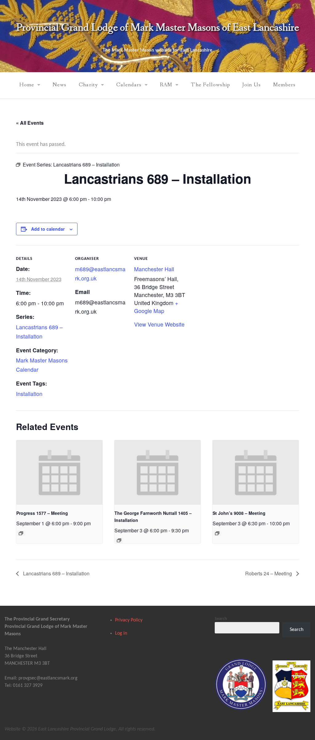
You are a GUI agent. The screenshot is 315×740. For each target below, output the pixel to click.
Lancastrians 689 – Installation (56, 573)
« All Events (30, 122)
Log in (121, 633)
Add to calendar (48, 229)
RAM (166, 84)
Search (221, 619)
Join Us (251, 84)
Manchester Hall (154, 269)
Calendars (129, 84)
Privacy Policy (128, 620)
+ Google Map (156, 307)
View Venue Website (159, 324)
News (59, 84)
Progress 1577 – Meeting (42, 513)
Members (284, 84)
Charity (88, 84)
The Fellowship (210, 84)
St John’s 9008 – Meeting (239, 513)
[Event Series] (21, 533)
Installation (29, 393)
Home (26, 84)
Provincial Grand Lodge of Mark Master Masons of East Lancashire (157, 28)
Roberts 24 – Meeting (269, 573)
